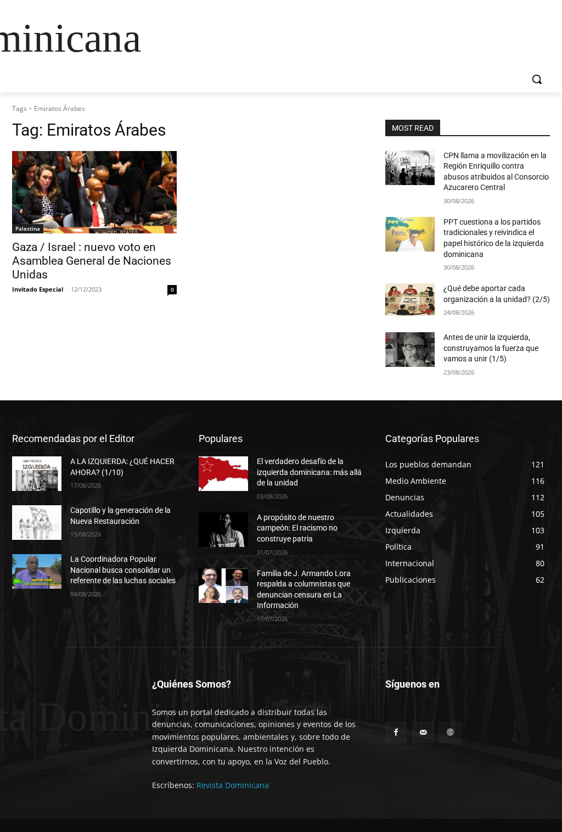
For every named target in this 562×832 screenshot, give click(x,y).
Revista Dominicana (232, 785)
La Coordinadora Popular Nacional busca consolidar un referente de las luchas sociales (123, 570)
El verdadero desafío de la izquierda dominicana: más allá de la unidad (309, 472)
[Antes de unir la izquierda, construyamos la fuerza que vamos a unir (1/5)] (410, 349)
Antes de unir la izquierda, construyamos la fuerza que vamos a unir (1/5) (490, 348)
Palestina (27, 228)
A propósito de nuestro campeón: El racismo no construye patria (297, 528)
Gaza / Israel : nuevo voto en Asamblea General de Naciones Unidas (91, 261)
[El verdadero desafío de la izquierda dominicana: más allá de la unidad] (223, 473)
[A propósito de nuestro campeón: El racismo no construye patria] (223, 529)
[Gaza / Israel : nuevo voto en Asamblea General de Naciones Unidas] (94, 192)
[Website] (449, 732)
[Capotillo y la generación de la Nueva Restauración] (36, 522)
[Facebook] (396, 732)
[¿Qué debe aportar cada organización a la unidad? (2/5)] (410, 300)
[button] (537, 79)
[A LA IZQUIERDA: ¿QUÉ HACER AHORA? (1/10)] (36, 473)
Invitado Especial (37, 289)
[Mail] (423, 732)
